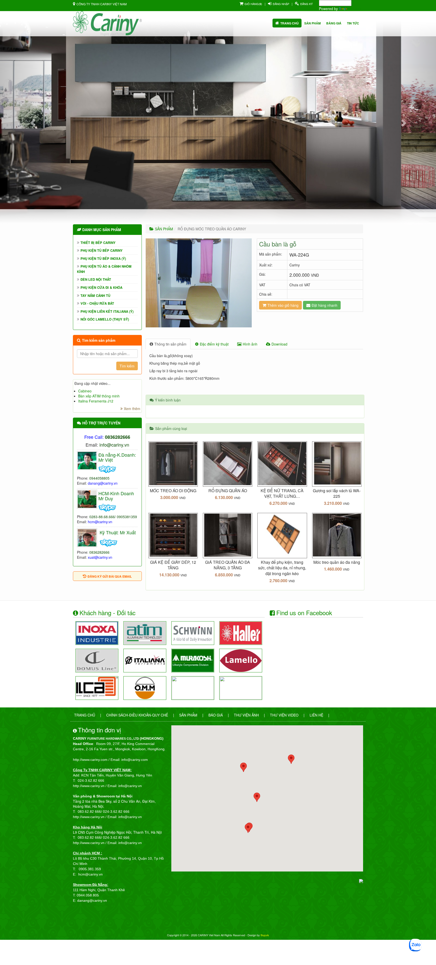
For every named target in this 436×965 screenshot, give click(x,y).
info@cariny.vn (114, 444)
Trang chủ (289, 23)
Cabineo (85, 390)
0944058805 (99, 478)
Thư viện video (284, 715)
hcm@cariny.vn (100, 521)
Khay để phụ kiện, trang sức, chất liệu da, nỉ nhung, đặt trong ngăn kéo (282, 568)
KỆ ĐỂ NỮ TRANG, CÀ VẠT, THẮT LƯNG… (282, 493)
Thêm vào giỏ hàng (282, 305)
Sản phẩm (188, 715)
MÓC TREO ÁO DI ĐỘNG (173, 490)
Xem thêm (132, 408)
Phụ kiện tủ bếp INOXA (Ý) (103, 258)
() (253, 4)
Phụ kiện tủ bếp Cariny (101, 250)
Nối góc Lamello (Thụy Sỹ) (104, 319)
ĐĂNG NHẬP (281, 4)
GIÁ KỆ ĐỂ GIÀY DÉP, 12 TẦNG (173, 565)
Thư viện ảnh (246, 715)
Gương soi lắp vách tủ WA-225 (337, 493)
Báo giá (215, 715)
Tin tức (353, 23)
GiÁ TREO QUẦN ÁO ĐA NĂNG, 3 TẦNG (227, 565)
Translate (355, 8)
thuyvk (265, 935)
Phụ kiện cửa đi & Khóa (101, 287)
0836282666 (99, 552)
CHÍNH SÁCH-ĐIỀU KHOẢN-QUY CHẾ (137, 715)
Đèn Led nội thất (95, 279)
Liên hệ (316, 715)
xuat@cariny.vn (100, 557)
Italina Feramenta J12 (95, 400)
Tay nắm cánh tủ (95, 295)
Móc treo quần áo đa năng (336, 562)
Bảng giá (333, 23)
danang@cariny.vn (103, 483)
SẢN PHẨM (164, 228)
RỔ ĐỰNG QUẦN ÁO (227, 490)
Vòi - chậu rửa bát (97, 303)
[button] (32, 122)
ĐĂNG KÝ (306, 4)
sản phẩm (312, 23)
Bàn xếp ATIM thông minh (99, 395)
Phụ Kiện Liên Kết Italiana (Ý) (106, 311)
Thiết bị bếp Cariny (98, 242)
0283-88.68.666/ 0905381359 (113, 516)
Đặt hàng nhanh (324, 305)
